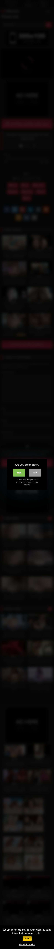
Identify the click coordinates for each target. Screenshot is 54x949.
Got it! (27, 938)
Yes (19, 472)
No (35, 472)
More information (27, 944)
